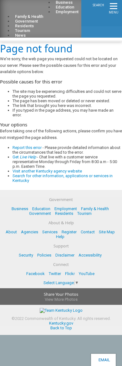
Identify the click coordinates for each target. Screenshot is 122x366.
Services (50, 232)
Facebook (35, 273)
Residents (64, 213)
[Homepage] (29, 10)
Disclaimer (64, 255)
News (20, 35)
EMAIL (103, 360)
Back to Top (61, 328)
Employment (67, 11)
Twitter (55, 273)
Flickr (70, 273)
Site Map (107, 232)
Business (20, 208)
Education (41, 208)
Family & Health (95, 208)
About (11, 232)
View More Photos (61, 299)
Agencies (29, 232)
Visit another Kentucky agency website (47, 171)
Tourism (84, 213)
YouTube (86, 273)
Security (26, 255)
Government (40, 213)
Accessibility (90, 255)
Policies (44, 255)
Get (24, 157)
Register (69, 232)
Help (60, 236)
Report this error (27, 147)
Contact (88, 232)
